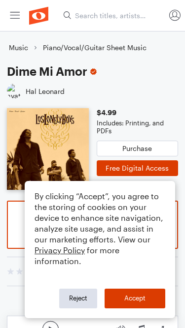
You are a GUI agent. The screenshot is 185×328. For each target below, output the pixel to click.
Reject (78, 298)
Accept (135, 298)
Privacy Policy (60, 250)
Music (18, 47)
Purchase (137, 148)
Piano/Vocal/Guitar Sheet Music (95, 47)
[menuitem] (15, 15)
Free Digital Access (137, 168)
